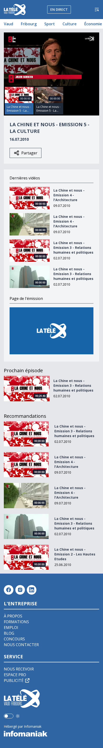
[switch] (8, 716)
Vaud (8, 23)
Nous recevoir (19, 669)
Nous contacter (21, 644)
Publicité (13, 680)
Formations (16, 621)
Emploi (11, 627)
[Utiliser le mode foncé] (17, 716)
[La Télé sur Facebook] (8, 590)
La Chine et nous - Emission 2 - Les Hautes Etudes (74, 554)
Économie (93, 23)
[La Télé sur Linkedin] (31, 590)
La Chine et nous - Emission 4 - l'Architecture (69, 195)
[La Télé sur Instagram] (20, 590)
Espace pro (15, 674)
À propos (13, 616)
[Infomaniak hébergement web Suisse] (51, 734)
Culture (70, 23)
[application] (51, 59)
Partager (29, 153)
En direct (59, 9)
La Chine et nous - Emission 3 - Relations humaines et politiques (73, 248)
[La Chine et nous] (51, 330)
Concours (14, 639)
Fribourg (29, 23)
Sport (49, 23)
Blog (9, 633)
